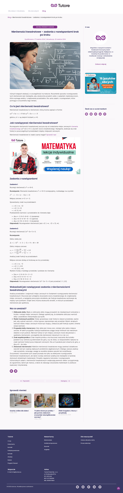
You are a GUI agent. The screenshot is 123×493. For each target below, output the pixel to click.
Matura (38, 27)
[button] (11, 371)
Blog (9, 17)
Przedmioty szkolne (48, 27)
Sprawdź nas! (51, 135)
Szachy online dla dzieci (19, 411)
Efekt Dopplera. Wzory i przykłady (68, 412)
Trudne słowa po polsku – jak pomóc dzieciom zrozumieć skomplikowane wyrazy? (44, 414)
